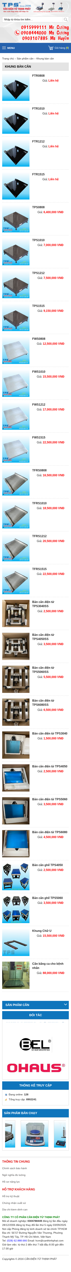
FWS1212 (38, 404)
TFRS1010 (39, 503)
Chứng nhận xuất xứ (14, 1202)
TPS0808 (38, 207)
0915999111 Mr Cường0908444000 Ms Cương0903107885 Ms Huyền (45, 32)
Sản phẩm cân (25, 58)
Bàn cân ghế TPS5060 (47, 897)
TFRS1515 (39, 569)
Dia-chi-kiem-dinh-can (14, 1209)
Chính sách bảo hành (14, 1168)
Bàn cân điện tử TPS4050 (49, 766)
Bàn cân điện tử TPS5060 (49, 799)
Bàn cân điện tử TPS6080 (49, 832)
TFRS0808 (39, 470)
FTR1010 (38, 108)
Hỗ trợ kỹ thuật (10, 1196)
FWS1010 (38, 371)
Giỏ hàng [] (62, 47)
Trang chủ (8, 58)
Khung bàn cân (45, 58)
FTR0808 (38, 75)
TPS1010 (38, 240)
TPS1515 (38, 305)
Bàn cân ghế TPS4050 (47, 865)
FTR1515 (38, 174)
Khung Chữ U (42, 930)
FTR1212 (38, 141)
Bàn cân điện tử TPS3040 (49, 733)
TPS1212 (38, 273)
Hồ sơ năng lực (11, 1181)
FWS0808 (38, 338)
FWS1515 (38, 437)
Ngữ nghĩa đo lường (13, 1175)
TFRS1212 (39, 536)
